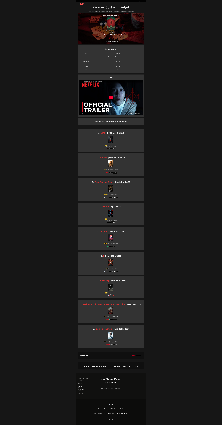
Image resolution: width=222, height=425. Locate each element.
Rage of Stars (80, 384)
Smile (104, 133)
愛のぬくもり (80, 387)
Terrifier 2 (104, 231)
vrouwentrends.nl (112, 413)
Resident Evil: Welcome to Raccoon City (103, 304)
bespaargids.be (123, 413)
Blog (88, 4)
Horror (118, 58)
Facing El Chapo (81, 393)
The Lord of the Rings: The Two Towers (126, 366)
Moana (79, 392)
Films (94, 4)
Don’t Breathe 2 (104, 329)
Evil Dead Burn (81, 389)
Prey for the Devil (104, 182)
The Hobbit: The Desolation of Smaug (94, 366)
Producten (109, 4)
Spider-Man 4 (80, 386)
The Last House (81, 381)
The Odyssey (80, 380)
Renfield (104, 206)
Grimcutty (104, 280)
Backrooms (80, 383)
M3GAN (103, 157)
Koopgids (100, 4)
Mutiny (79, 390)
